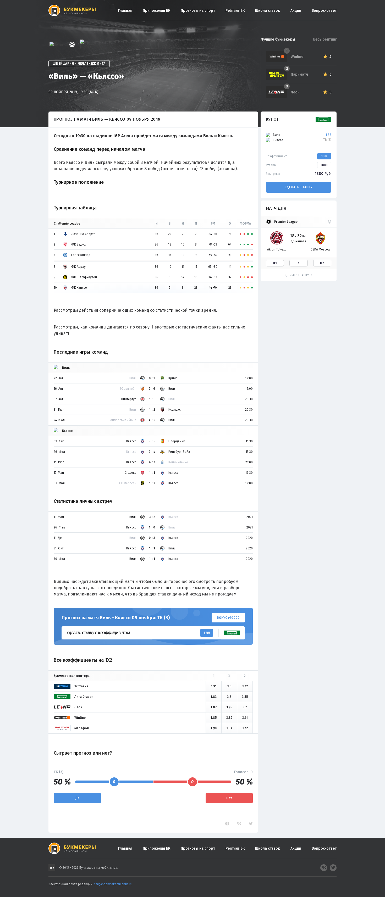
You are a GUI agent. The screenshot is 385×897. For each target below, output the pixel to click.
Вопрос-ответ (324, 10)
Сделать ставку (298, 187)
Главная (125, 10)
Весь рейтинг (325, 39)
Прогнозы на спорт (198, 10)
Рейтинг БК (235, 10)
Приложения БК (156, 10)
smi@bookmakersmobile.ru (113, 884)
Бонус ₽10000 (228, 618)
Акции (295, 10)
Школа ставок (267, 10)
